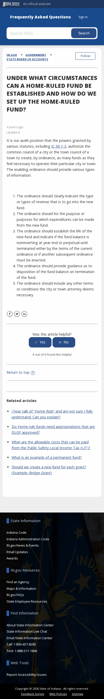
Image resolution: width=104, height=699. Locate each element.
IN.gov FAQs (15, 595)
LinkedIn (24, 314)
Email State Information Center (30, 638)
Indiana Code (17, 532)
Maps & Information (21, 588)
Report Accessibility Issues (27, 675)
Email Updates (17, 552)
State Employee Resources (27, 601)
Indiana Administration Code (28, 539)
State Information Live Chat (27, 631)
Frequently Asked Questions (40, 17)
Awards (12, 558)
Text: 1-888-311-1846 (22, 651)
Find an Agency (18, 582)
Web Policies (58, 694)
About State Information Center (30, 625)
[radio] (40, 342)
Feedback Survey (32, 694)
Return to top (18, 372)
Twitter (17, 314)
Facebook (10, 314)
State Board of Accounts (27, 59)
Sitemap (77, 694)
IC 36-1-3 (58, 146)
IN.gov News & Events (23, 545)
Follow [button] (85, 56)
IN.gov (12, 55)
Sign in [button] (83, 17)
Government (35, 55)
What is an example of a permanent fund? (47, 457)
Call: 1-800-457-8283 (21, 644)
